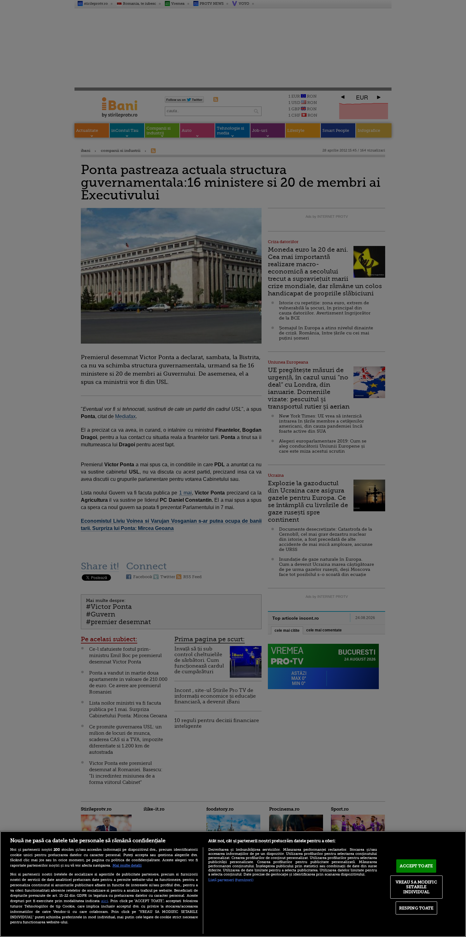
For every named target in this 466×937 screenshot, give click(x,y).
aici (104, 901)
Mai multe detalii (127, 865)
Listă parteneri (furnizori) (230, 880)
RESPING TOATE (416, 908)
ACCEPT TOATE (416, 865)
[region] (233, 884)
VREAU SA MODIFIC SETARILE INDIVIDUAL (416, 887)
